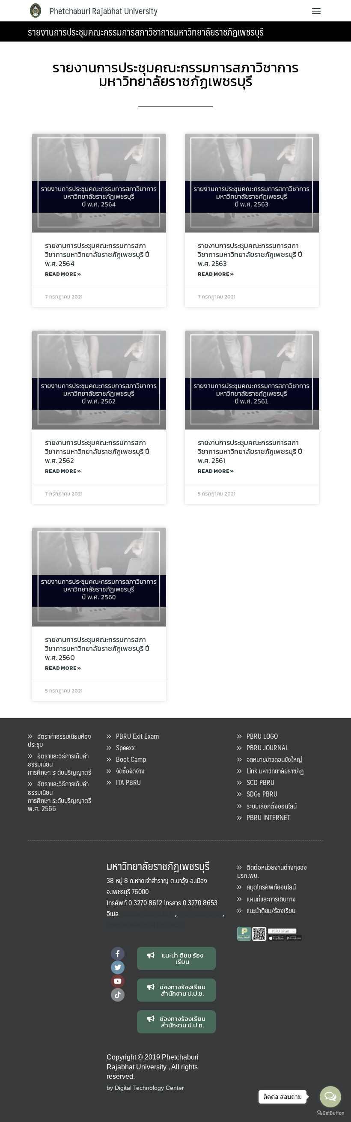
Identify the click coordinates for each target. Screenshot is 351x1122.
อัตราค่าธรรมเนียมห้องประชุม (59, 740)
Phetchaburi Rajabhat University (104, 10)
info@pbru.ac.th (199, 913)
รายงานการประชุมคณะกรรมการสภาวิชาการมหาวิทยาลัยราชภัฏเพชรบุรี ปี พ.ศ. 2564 (97, 254)
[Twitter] (118, 967)
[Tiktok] (118, 995)
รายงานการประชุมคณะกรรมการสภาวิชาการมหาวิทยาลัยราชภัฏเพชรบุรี (146, 31)
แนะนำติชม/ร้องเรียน (268, 910)
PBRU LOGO (259, 736)
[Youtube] (118, 981)
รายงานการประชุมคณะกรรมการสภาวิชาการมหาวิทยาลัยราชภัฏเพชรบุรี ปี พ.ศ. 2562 (97, 451)
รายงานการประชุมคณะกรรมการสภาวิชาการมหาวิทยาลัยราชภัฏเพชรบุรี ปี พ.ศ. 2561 (250, 451)
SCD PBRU (257, 782)
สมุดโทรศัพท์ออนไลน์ (268, 886)
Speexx (123, 747)
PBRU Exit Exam (135, 736)
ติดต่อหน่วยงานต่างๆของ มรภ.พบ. (272, 871)
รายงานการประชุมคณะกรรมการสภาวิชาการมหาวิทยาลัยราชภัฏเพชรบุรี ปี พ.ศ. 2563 (250, 254)
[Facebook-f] (118, 954)
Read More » (63, 274)
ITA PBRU (126, 782)
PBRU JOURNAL (265, 747)
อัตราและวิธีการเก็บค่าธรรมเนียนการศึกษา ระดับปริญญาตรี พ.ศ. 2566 (59, 796)
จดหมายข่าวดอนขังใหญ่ (271, 759)
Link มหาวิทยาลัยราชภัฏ (272, 770)
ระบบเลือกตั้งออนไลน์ (269, 806)
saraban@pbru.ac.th (148, 913)
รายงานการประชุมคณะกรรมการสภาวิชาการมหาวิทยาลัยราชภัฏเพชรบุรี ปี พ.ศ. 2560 (97, 648)
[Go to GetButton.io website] (330, 1113)
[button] (176, 958)
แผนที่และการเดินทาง (268, 898)
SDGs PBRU (259, 794)
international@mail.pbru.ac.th (145, 924)
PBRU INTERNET (265, 817)
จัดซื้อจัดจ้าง (128, 770)
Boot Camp (128, 759)
